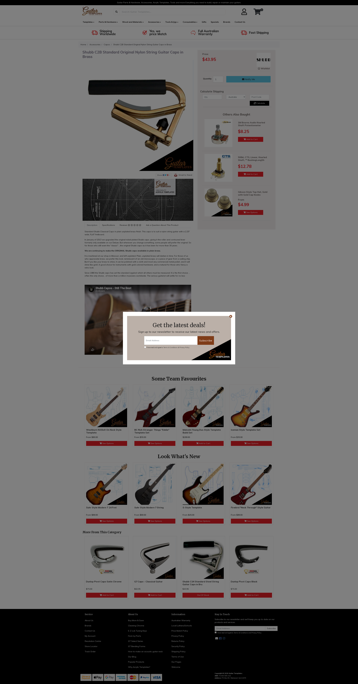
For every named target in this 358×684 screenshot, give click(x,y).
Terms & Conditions (170, 347)
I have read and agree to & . (168, 347)
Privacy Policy (184, 347)
